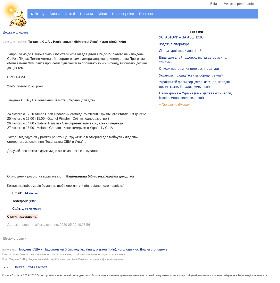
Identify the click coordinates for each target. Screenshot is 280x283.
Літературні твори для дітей (180, 50)
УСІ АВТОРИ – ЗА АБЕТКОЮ (181, 37)
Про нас (146, 14)
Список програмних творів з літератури (189, 68)
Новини (86, 14)
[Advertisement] (178, 177)
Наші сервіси (123, 14)
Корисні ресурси (37, 266)
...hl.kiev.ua (31, 193)
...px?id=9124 (31, 208)
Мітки (102, 14)
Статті (70, 14)
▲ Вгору (37, 14)
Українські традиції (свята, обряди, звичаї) (191, 75)
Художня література (174, 44)
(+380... (34, 201)
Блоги (54, 14)
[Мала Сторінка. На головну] (13, 26)
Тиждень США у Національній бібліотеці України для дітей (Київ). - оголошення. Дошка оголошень (92, 249)
